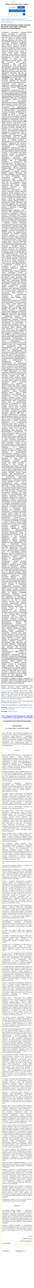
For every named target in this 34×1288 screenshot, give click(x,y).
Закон (17, 685)
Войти (21, 7)
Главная (3, 19)
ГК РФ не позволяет (6, 690)
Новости (8, 19)
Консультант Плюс (12, 711)
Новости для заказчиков (17, 19)
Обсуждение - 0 (20, 1251)
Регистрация (12, 7)
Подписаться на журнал (17, 10)
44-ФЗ (19, 702)
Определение (11, 707)
